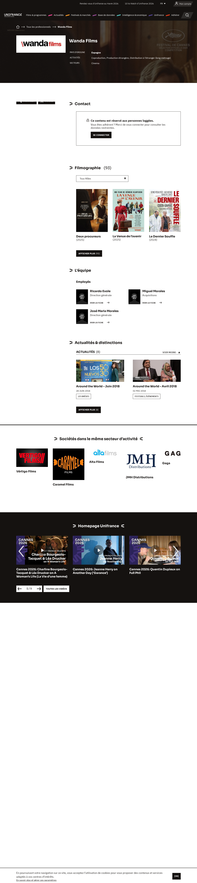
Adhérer (175, 15)
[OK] (176, 876)
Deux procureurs (88, 236)
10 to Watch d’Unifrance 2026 (139, 3)
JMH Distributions (139, 477)
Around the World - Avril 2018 (155, 386)
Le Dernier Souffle (162, 236)
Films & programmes (36, 15)
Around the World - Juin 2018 (98, 386)
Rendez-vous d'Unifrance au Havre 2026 (99, 3)
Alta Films (96, 462)
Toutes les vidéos (56, 588)
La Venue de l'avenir (127, 236)
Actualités (59, 15)
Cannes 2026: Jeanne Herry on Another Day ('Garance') (95, 571)
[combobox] (102, 178)
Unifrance (159, 15)
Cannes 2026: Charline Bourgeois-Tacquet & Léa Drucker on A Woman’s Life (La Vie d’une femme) (41, 573)
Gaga (166, 463)
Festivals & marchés (81, 15)
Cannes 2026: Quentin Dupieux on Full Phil (154, 571)
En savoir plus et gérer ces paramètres (36, 880)
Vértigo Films (26, 471)
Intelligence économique (134, 15)
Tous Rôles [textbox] (85, 178)
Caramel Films (63, 484)
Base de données (106, 15)
